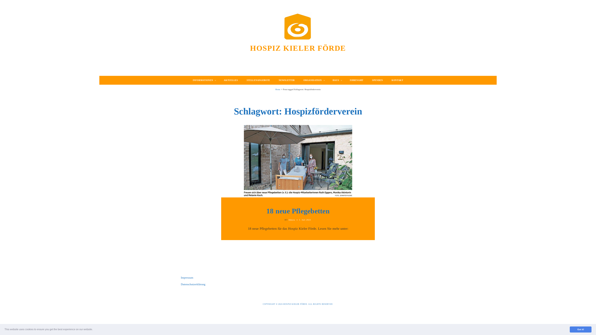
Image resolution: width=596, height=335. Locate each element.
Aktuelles (231, 80)
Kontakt (397, 80)
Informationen (203, 80)
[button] (93, 329)
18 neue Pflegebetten (298, 211)
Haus (336, 80)
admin (291, 220)
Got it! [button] (580, 329)
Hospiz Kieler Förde (298, 48)
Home (277, 89)
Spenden (377, 80)
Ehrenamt (356, 80)
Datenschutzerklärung (193, 284)
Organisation (312, 80)
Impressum (187, 277)
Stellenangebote (258, 80)
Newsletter (287, 80)
